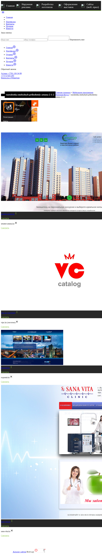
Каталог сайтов (19, 552)
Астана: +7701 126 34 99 (11, 73)
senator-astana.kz (7, 214)
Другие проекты (12, 128)
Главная (10, 5)
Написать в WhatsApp (10, 78)
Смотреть (5, 218)
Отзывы (11, 54)
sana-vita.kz (5, 522)
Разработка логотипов (47, 5)
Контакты (10, 24)
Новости (9, 28)
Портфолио (11, 22)
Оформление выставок (70, 5)
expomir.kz (5, 368)
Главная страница (63, 92)
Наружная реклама (27, 5)
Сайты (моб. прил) (93, 5)
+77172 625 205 (7, 76)
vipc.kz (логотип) (8, 313)
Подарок (9, 26)
